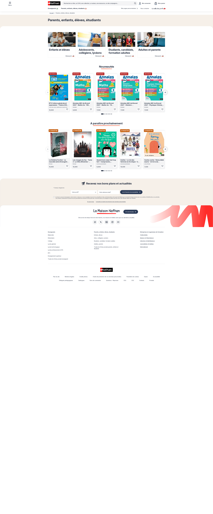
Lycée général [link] (52, 244)
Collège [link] (50, 241)
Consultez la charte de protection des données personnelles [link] (111, 201)
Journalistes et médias (147, 244)
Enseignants (51, 232)
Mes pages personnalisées (128, 8)
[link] (95, 222)
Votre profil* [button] (75, 192)
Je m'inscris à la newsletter (130, 192)
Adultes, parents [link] (98, 244)
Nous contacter (145, 8)
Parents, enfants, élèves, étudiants (104, 232)
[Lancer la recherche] (135, 3)
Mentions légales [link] (69, 276)
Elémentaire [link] (51, 238)
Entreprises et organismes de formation (151, 232)
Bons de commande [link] (95, 280)
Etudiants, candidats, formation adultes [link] (104, 241)
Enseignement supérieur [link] (54, 256)
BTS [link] (49, 253)
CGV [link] (132, 280)
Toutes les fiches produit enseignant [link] (58, 259)
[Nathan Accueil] (54, 3)
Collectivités (144, 235)
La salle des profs (157, 8)
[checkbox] (54, 197)
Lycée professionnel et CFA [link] (55, 250)
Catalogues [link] (81, 280)
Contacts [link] (141, 280)
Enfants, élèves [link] (98, 235)
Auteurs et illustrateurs (147, 238)
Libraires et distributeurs (147, 241)
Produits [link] (151, 280)
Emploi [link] (146, 276)
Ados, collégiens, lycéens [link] (101, 238)
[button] (102, 113)
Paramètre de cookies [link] (133, 276)
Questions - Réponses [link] (112, 280)
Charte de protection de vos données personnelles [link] (107, 276)
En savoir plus (90, 201)
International (144, 247)
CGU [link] (125, 280)
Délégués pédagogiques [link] (66, 280)
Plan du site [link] (56, 276)
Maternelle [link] (51, 235)
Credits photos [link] (83, 276)
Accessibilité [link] (156, 276)
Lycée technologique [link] (54, 247)
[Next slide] (165, 92)
